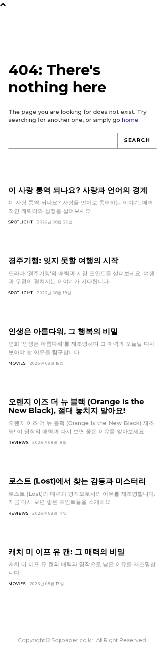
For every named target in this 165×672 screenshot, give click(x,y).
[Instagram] (68, 658)
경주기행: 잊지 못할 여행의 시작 (63, 260)
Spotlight (20, 222)
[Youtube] (111, 658)
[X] (97, 658)
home (130, 119)
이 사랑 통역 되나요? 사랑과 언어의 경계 (78, 190)
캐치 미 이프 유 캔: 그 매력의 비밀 (66, 551)
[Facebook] (54, 658)
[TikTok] (82, 658)
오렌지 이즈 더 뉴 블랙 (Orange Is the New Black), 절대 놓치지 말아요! (76, 406)
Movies (17, 363)
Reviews (18, 442)
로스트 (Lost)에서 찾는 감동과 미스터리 (77, 481)
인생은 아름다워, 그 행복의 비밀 (63, 331)
